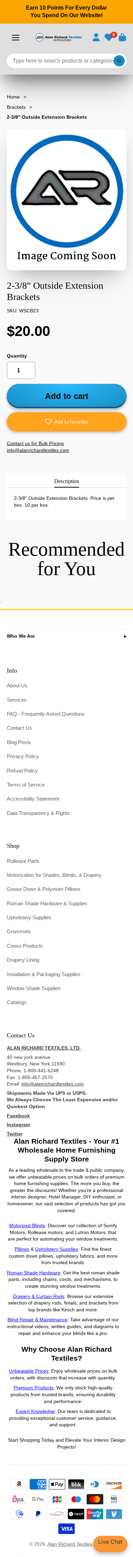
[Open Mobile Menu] (16, 37)
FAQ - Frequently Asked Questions (46, 714)
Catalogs (17, 1002)
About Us (17, 685)
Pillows (22, 1249)
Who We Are (21, 636)
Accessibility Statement (33, 799)
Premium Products (34, 1387)
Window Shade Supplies (34, 988)
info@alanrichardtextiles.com (52, 1084)
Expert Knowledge (35, 1411)
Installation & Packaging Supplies (43, 974)
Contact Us (19, 728)
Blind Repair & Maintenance (38, 1319)
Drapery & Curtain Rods (38, 1296)
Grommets (19, 931)
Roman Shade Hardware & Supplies (47, 903)
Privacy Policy (23, 756)
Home (13, 97)
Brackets (16, 107)
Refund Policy (22, 771)
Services (17, 700)
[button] (67, 421)
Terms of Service (26, 785)
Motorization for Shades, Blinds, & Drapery (54, 875)
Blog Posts (19, 742)
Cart (122, 37)
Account (96, 37)
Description (66, 481)
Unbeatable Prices (28, 1371)
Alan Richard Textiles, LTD (75, 1544)
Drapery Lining (23, 960)
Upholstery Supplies (29, 917)
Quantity (17, 356)
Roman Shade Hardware (33, 1272)
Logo (58, 37)
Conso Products (25, 946)
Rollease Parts (23, 861)
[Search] (119, 61)
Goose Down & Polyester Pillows (43, 889)
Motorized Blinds (27, 1225)
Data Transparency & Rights (38, 813)
